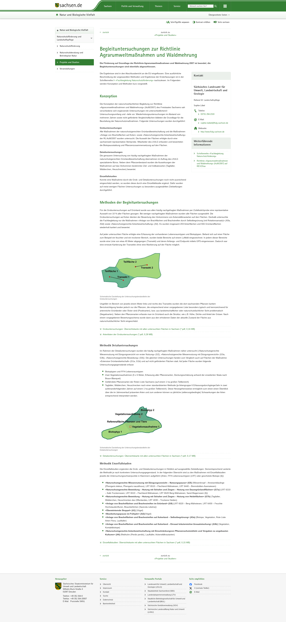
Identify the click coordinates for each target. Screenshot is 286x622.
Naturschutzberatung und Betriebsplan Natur (71, 54)
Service (177, 6)
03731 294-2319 (207, 114)
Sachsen (108, 6)
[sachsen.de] (76, 5)
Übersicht (107, 584)
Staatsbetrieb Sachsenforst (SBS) (161, 591)
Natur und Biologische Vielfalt (77, 14)
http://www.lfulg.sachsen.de (212, 132)
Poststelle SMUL (77, 601)
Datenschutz (108, 600)
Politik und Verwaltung (132, 6)
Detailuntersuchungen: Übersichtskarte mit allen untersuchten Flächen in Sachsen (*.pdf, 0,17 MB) (149, 456)
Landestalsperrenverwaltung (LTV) (162, 595)
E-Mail (196, 592)
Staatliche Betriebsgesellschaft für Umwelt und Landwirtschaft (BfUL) (166, 600)
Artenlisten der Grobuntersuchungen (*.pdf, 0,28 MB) (128, 334)
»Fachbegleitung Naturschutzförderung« (134, 80)
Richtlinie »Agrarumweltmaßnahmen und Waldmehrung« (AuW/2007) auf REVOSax (212, 163)
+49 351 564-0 (76, 596)
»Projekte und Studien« (165, 35)
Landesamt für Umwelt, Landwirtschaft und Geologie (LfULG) (165, 585)
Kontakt (106, 592)
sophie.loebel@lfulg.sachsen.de (214, 123)
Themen (158, 6)
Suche (105, 596)
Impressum (107, 588)
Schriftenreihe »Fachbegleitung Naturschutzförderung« (210, 154)
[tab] (76, 579)
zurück (106, 32)
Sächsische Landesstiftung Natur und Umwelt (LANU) (166, 610)
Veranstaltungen (67, 68)
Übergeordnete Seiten (218, 15)
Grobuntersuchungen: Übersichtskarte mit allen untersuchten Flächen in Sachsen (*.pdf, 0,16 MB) (149, 329)
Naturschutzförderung (70, 46)
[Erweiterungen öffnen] (225, 6)
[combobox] (201, 6)
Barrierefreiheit (109, 604)
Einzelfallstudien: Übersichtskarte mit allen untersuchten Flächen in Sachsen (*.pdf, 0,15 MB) (146, 542)
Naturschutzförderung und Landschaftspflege (69, 38)
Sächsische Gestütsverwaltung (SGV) (163, 605)
